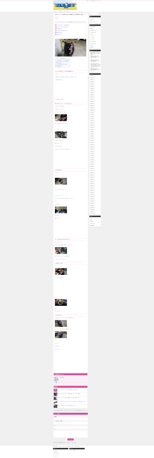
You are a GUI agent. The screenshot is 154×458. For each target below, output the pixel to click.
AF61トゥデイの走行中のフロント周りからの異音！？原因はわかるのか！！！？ (67, 405)
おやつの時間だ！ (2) (93, 30)
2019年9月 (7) (92, 192)
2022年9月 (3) (92, 129)
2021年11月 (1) (92, 146)
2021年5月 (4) (92, 157)
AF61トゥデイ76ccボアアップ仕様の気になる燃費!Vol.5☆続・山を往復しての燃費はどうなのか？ (69, 397)
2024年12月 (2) (92, 99)
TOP (55, 446)
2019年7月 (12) (92, 196)
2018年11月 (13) (93, 211)
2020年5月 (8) (92, 179)
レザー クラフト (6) (93, 43)
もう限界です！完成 (59, 32)
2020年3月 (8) (92, 181)
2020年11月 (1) (92, 168)
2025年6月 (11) (92, 88)
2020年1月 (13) (92, 185)
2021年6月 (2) (92, 155)
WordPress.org (92, 225)
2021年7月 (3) (92, 153)
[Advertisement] (70, 90)
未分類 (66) (92, 47)
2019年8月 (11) (92, 194)
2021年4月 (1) (92, 159)
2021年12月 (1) (92, 144)
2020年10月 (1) (92, 170)
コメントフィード (93, 223)
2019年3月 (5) (92, 203)
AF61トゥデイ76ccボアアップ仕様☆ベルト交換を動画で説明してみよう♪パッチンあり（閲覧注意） (69, 393)
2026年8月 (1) (92, 75)
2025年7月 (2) (92, 86)
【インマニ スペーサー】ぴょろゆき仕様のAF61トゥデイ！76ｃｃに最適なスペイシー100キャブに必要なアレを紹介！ (79, 410)
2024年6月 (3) (92, 101)
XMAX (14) (92, 28)
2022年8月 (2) (92, 131)
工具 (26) (92, 45)
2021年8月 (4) (92, 151)
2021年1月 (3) (92, 164)
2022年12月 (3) (92, 125)
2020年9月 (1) (92, 172)
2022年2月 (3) (92, 140)
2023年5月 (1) (92, 116)
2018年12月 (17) (93, 209)
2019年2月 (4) (92, 205)
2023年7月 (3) (92, 112)
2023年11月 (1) (92, 107)
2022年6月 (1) (92, 133)
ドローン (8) (92, 39)
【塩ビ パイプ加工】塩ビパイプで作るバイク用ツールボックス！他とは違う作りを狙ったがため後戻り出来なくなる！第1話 (72, 401)
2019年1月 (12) (92, 207)
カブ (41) (92, 34)
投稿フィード (92, 221)
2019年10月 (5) (92, 190)
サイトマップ (55, 450)
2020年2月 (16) (92, 183)
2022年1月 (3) (92, 142)
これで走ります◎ (59, 34)
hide (64, 58)
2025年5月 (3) (92, 90)
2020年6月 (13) (92, 177)
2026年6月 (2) (92, 79)
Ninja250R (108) (93, 26)
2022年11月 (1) (92, 127)
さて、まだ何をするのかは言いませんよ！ (62, 30)
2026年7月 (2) (92, 77)
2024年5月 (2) (92, 103)
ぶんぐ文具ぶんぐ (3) (93, 32)
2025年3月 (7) (92, 94)
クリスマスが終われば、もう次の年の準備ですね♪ (62, 60)
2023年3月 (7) (92, 120)
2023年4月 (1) (92, 118)
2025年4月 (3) (92, 92)
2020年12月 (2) (92, 166)
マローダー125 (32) (93, 41)
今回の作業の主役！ (59, 28)
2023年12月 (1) (92, 105)
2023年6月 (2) (92, 114)
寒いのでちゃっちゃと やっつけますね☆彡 (61, 61)
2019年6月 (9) (92, 198)
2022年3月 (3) (92, 138)
